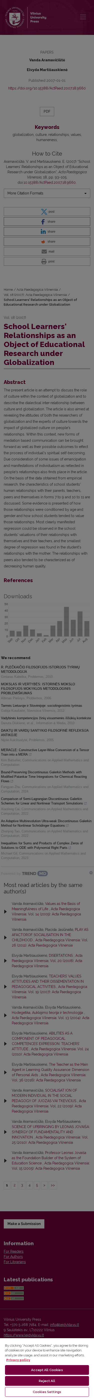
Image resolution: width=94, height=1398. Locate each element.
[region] (47, 1368)
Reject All (47, 1381)
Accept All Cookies (47, 1370)
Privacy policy (18, 1360)
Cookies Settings (47, 1392)
